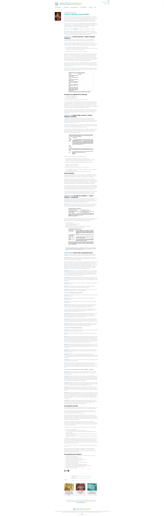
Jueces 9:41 (66, 323)
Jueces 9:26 (66, 204)
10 (78, 122)
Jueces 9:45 (66, 344)
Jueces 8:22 (87, 44)
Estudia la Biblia (58, 7)
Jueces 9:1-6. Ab (68, 36)
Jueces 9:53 (66, 382)
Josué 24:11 (83, 105)
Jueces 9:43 (66, 333)
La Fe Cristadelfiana (74, 7)
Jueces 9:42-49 (67, 327)
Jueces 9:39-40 (67, 318)
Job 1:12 (66, 250)
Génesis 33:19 (69, 268)
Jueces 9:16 (86, 32)
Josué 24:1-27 (77, 70)
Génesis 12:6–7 (67, 56)
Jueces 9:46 (66, 349)
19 (89, 32)
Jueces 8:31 (91, 187)
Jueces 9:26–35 (74, 206)
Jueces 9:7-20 (68, 115)
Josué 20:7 (69, 24)
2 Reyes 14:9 (75, 122)
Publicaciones (66, 7)
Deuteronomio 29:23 (93, 346)
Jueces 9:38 (66, 313)
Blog (95, 7)
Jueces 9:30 (66, 277)
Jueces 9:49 (66, 359)
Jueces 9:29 (66, 270)
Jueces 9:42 (66, 329)
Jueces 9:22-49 (68, 195)
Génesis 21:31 (70, 193)
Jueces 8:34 (68, 28)
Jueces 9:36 (66, 301)
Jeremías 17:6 (66, 347)
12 (92, 105)
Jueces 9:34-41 (67, 292)
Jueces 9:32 (66, 286)
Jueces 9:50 (66, 371)
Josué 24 (72, 56)
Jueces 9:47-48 (67, 354)
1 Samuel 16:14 (93, 249)
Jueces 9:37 (66, 304)
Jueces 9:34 (66, 294)
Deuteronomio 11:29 (80, 311)
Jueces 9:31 (66, 282)
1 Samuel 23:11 (89, 105)
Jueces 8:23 (66, 446)
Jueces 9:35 (66, 298)
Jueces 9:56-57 (67, 400)
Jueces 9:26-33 (68, 252)
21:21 (72, 24)
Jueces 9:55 (66, 392)
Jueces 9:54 (66, 387)
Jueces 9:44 (66, 336)
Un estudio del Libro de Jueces (70, 12)
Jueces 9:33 (66, 289)
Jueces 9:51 (66, 376)
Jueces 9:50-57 (67, 369)
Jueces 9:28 (73, 26)
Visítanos (90, 7)
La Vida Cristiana (83, 7)
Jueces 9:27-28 (67, 257)
